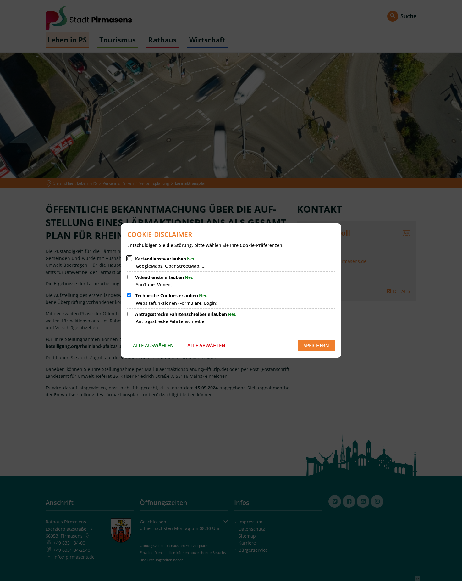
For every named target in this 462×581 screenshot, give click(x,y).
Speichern (316, 345)
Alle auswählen (153, 345)
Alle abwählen (206, 345)
